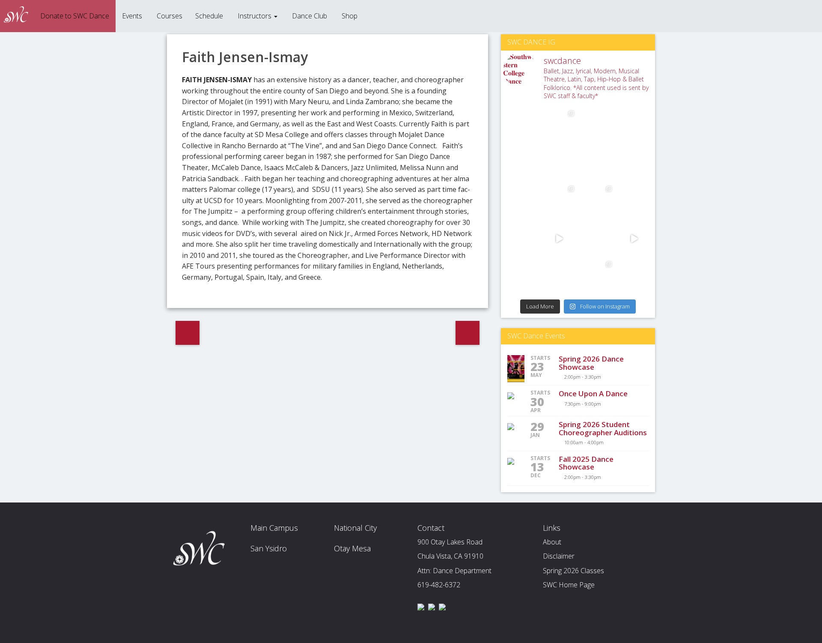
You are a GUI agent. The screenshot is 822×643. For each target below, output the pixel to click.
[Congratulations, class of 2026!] (634, 238)
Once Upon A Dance (593, 393)
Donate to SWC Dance (74, 16)
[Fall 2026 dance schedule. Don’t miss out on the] (559, 163)
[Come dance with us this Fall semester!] (634, 201)
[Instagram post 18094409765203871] (522, 238)
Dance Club (308, 16)
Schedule (209, 16)
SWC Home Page (569, 584)
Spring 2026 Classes (573, 570)
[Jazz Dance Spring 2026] (634, 276)
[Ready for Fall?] (634, 163)
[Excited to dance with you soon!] (522, 163)
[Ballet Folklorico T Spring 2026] (597, 276)
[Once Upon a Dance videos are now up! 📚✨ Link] (522, 125)
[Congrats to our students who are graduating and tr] (522, 276)
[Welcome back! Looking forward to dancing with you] (597, 125)
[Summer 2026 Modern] (559, 201)
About (552, 542)
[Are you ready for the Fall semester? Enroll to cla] (522, 201)
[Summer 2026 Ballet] (597, 201)
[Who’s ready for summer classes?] (597, 238)
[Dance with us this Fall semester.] (597, 163)
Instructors (254, 16)
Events (132, 16)
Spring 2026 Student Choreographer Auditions (603, 428)
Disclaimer (559, 556)
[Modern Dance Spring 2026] (559, 276)
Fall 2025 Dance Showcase (586, 463)
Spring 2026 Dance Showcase (591, 363)
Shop (348, 16)
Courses (168, 16)
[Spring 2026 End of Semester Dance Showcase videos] (559, 238)
